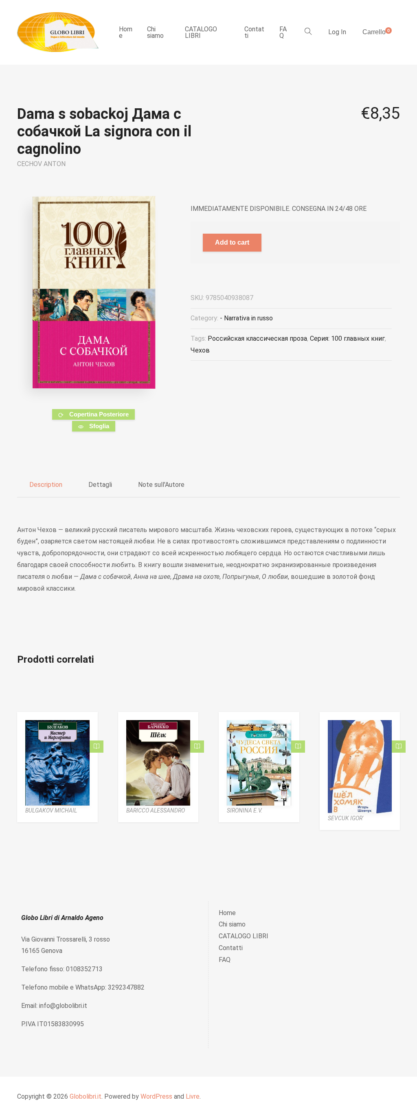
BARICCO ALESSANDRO (155, 810)
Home (125, 32)
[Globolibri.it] (58, 32)
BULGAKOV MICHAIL (51, 810)
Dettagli (100, 484)
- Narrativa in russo (246, 318)
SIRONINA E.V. (245, 810)
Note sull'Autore (161, 484)
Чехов (200, 350)
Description (45, 484)
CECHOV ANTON (41, 164)
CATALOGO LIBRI (201, 32)
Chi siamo (155, 32)
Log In (337, 32)
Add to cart (232, 242)
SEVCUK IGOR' (345, 818)
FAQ (283, 32)
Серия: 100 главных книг (347, 338)
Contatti (254, 32)
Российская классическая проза (257, 338)
